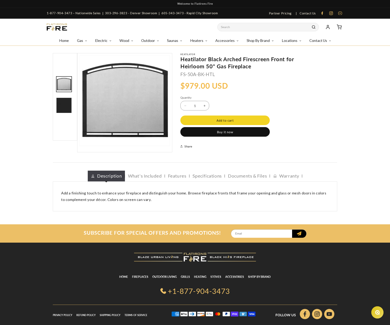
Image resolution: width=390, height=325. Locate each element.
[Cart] (339, 27)
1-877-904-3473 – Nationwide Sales (74, 13)
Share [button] (188, 146)
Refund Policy (86, 315)
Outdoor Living (164, 276)
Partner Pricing (280, 13)
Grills (185, 276)
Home (123, 276)
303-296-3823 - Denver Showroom (131, 13)
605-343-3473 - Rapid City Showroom (189, 13)
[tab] (106, 176)
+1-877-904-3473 (199, 291)
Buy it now (225, 132)
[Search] (313, 27)
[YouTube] (340, 13)
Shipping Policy (110, 315)
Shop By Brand (259, 276)
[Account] (328, 27)
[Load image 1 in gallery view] (64, 84)
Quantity (186, 97)
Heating (200, 276)
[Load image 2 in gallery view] (64, 105)
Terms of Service (136, 315)
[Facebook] (322, 13)
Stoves (215, 276)
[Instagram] (331, 13)
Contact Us (307, 13)
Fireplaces (140, 276)
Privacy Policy (62, 315)
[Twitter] (329, 315)
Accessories (234, 276)
